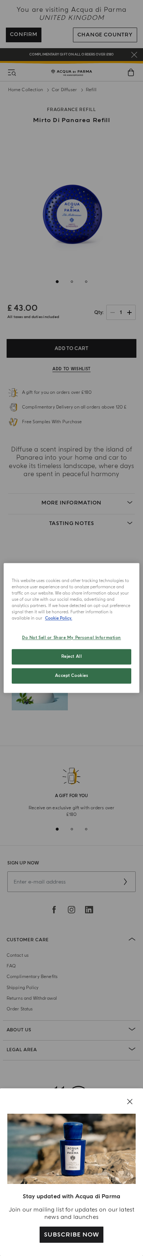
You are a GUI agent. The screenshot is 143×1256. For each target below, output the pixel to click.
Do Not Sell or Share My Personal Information (71, 638)
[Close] (129, 1101)
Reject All (71, 657)
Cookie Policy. (58, 618)
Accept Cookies (71, 676)
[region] (72, 628)
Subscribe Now (71, 1234)
